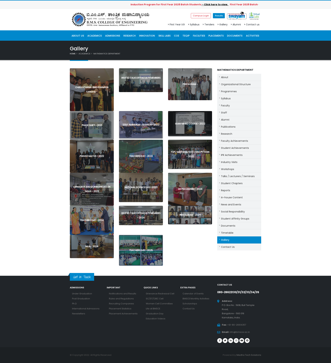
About (224, 77)
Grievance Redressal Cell (160, 293)
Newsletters (78, 313)
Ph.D (74, 303)
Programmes (229, 91)
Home (73, 53)
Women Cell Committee (159, 303)
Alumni (237, 24)
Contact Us (228, 247)
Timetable (227, 233)
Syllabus (194, 24)
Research (226, 134)
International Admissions (85, 308)
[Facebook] (219, 340)
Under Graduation (82, 293)
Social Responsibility (233, 211)
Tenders (209, 24)
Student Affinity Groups (235, 218)
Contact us (252, 24)
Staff (224, 112)
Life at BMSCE (153, 308)
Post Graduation (81, 298)
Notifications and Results (122, 293)
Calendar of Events (193, 293)
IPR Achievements (232, 155)
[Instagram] (236, 340)
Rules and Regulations (121, 298)
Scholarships (190, 303)
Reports (225, 190)
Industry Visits (229, 162)
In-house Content (232, 197)
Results (219, 15)
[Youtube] (241, 340)
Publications (228, 126)
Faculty (225, 105)
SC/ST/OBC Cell (154, 298)
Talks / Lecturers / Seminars (238, 176)
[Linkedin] (230, 340)
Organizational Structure (236, 84)
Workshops (227, 169)
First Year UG (177, 24)
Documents (228, 225)
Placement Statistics (120, 308)
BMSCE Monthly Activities (196, 298)
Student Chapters (232, 183)
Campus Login (201, 15)
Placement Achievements (123, 313)
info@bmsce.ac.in (240, 332)
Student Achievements (235, 148)
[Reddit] (247, 340)
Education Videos (155, 318)
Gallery (223, 24)
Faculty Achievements (234, 141)
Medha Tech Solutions (249, 355)
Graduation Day (154, 313)
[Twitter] (225, 340)
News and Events (231, 204)
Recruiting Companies (121, 303)
